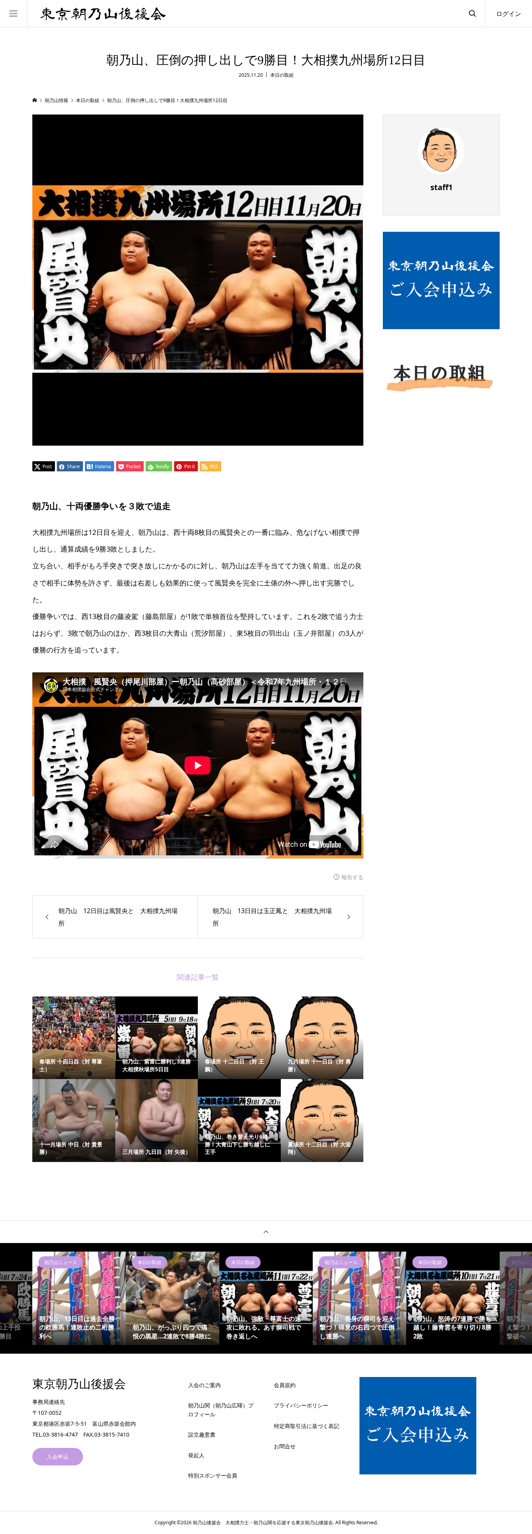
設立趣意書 (201, 1434)
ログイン (508, 13)
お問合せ (285, 1446)
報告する (352, 877)
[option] (79, 1298)
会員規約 (285, 1385)
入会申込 (58, 1456)
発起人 (196, 1455)
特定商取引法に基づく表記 (306, 1426)
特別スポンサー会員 (212, 1475)
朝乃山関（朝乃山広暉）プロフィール (221, 1410)
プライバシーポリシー (301, 1405)
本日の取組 (282, 75)
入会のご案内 (204, 1385)
